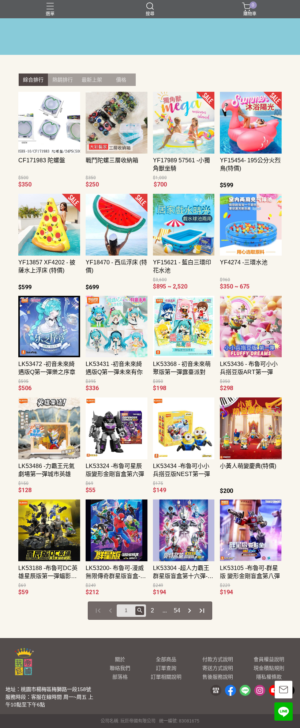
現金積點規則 (269, 668)
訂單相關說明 (166, 676)
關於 (120, 659)
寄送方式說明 (217, 668)
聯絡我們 (120, 668)
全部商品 (166, 659)
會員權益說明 (269, 659)
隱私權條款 (269, 676)
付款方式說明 (217, 659)
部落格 (120, 676)
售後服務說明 (217, 676)
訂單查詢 (166, 668)
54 (177, 610)
